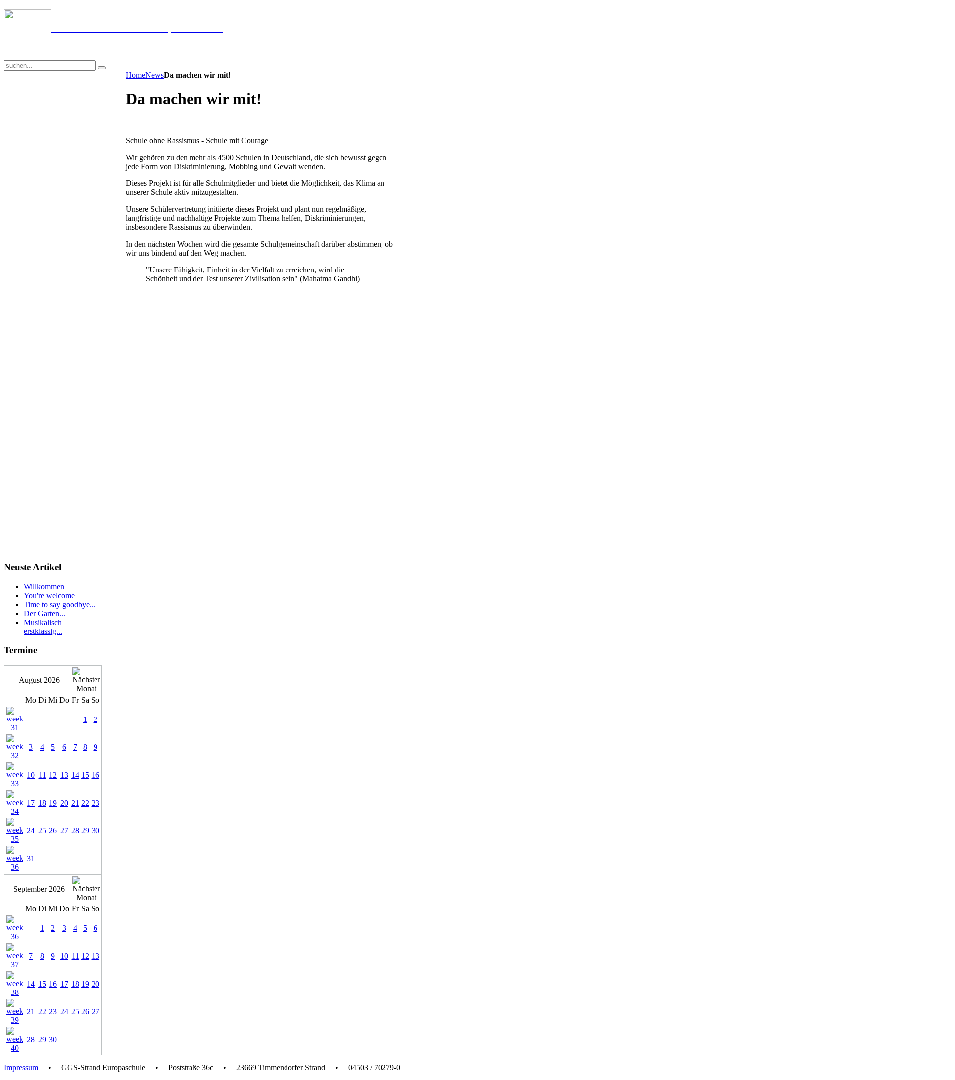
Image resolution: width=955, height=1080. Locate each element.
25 (42, 830)
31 (31, 858)
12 (53, 775)
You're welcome (50, 595)
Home (135, 75)
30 (95, 830)
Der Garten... (44, 613)
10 (31, 775)
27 (64, 830)
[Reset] (102, 67)
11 (42, 775)
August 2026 (39, 680)
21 (75, 803)
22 (85, 803)
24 (31, 830)
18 (42, 803)
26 (53, 830)
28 (75, 830)
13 (64, 775)
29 (85, 830)
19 (53, 803)
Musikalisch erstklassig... (43, 626)
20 (64, 803)
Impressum (21, 1067)
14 (75, 775)
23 (95, 803)
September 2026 (39, 889)
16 (95, 775)
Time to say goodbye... (60, 604)
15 (85, 775)
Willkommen (44, 586)
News (154, 75)
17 (31, 803)
